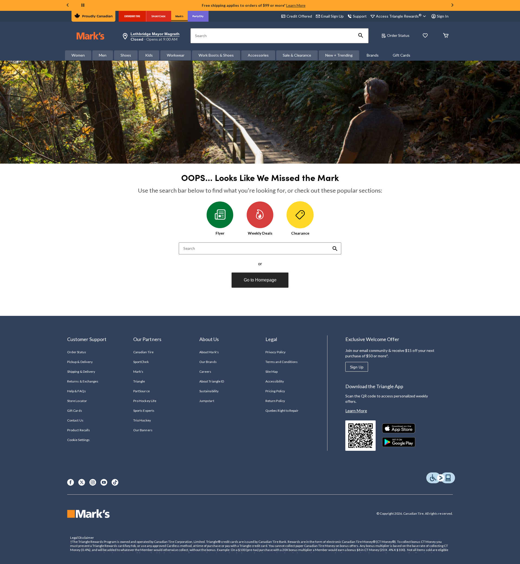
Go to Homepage (260, 280)
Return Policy (275, 401)
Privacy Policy (275, 352)
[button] (361, 36)
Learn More (296, 5)
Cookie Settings (78, 440)
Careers (205, 371)
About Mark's (209, 352)
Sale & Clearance (297, 55)
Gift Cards (401, 55)
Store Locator (77, 401)
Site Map (271, 371)
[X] (81, 482)
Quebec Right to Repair (281, 411)
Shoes (126, 55)
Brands (373, 55)
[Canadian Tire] (132, 16)
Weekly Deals (260, 233)
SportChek (140, 362)
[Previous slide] (67, 5)
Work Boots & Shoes (216, 55)
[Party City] (198, 16)
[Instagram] (92, 482)
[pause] (83, 5)
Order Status (398, 35)
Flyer (220, 233)
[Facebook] (70, 482)
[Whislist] (425, 36)
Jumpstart (206, 401)
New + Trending (339, 55)
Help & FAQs (76, 391)
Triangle (139, 381)
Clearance (300, 233)
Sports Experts (143, 411)
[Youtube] (103, 482)
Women (78, 55)
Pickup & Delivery (80, 362)
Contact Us (75, 420)
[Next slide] (452, 5)
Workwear (175, 55)
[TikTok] (115, 482)
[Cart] (445, 36)
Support (360, 16)
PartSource (141, 391)
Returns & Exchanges (82, 381)
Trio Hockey (142, 420)
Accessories (258, 55)
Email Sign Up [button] (332, 16)
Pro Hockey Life (144, 401)
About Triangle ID (211, 381)
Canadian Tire (143, 352)
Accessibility (274, 381)
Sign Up (356, 367)
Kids (149, 55)
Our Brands (207, 362)
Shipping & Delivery (81, 371)
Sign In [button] (442, 16)
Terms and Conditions (281, 362)
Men (102, 55)
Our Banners (142, 430)
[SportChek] (158, 16)
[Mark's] (179, 16)
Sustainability (209, 391)
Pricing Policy (275, 391)
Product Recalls (78, 430)
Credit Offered (299, 16)
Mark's (138, 371)
